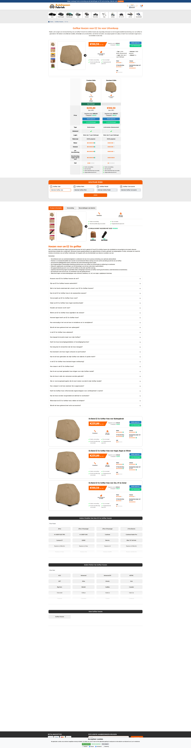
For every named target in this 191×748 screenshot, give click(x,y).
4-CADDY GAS (84, 534)
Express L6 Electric (131, 546)
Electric (107, 540)
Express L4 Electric (59, 546)
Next (85, 55)
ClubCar (107, 592)
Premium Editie (91, 80)
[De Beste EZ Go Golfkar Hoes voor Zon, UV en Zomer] (68, 495)
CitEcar (84, 592)
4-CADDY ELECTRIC (59, 534)
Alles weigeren (105, 744)
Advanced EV (107, 575)
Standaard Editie (111, 80)
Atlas (83, 581)
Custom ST (59, 540)
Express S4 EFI (107, 552)
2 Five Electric (131, 528)
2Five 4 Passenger (107, 528)
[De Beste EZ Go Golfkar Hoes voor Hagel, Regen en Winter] (68, 463)
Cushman (131, 598)
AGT (59, 581)
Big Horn (59, 587)
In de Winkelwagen (135, 45)
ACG (59, 575)
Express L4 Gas (83, 546)
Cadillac (107, 587)
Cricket (107, 598)
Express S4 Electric (131, 552)
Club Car (131, 592)
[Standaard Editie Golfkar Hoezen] (111, 87)
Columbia (83, 598)
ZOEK (95, 195)
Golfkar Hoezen (59, 21)
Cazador (131, 587)
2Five (59, 528)
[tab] (56, 208)
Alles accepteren (86, 744)
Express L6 (107, 546)
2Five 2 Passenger (83, 528)
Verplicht (86, 746)
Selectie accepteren (96, 744)
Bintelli (84, 587)
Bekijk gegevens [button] (135, 42)
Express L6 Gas (59, 552)
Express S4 (83, 552)
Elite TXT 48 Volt (131, 540)
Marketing (106, 746)
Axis (131, 581)
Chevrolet (59, 592)
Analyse (92, 746)
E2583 (83, 540)
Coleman (59, 598)
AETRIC (131, 575)
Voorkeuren (99, 746)
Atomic (107, 581)
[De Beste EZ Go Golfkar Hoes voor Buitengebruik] (68, 431)
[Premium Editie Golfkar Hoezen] (91, 87)
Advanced (83, 575)
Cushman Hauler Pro (131, 534)
